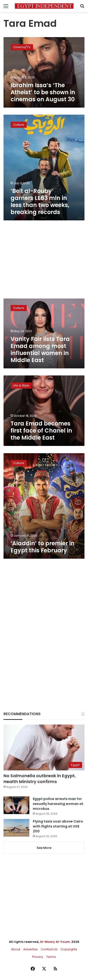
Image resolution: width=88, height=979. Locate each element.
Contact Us (49, 949)
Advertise (30, 949)
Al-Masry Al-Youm (55, 942)
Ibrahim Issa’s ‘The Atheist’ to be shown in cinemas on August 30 (43, 92)
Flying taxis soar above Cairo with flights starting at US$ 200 (58, 826)
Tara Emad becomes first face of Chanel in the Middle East (41, 430)
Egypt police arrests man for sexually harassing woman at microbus (58, 803)
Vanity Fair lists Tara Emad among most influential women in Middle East (40, 349)
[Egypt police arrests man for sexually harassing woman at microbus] (16, 805)
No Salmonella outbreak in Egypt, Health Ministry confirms (40, 778)
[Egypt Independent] (44, 6)
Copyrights (69, 949)
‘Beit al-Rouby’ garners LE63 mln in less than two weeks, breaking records (40, 201)
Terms (51, 957)
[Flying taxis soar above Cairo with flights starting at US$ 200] (16, 828)
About (15, 949)
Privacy (37, 957)
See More (44, 848)
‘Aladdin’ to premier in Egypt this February (42, 546)
